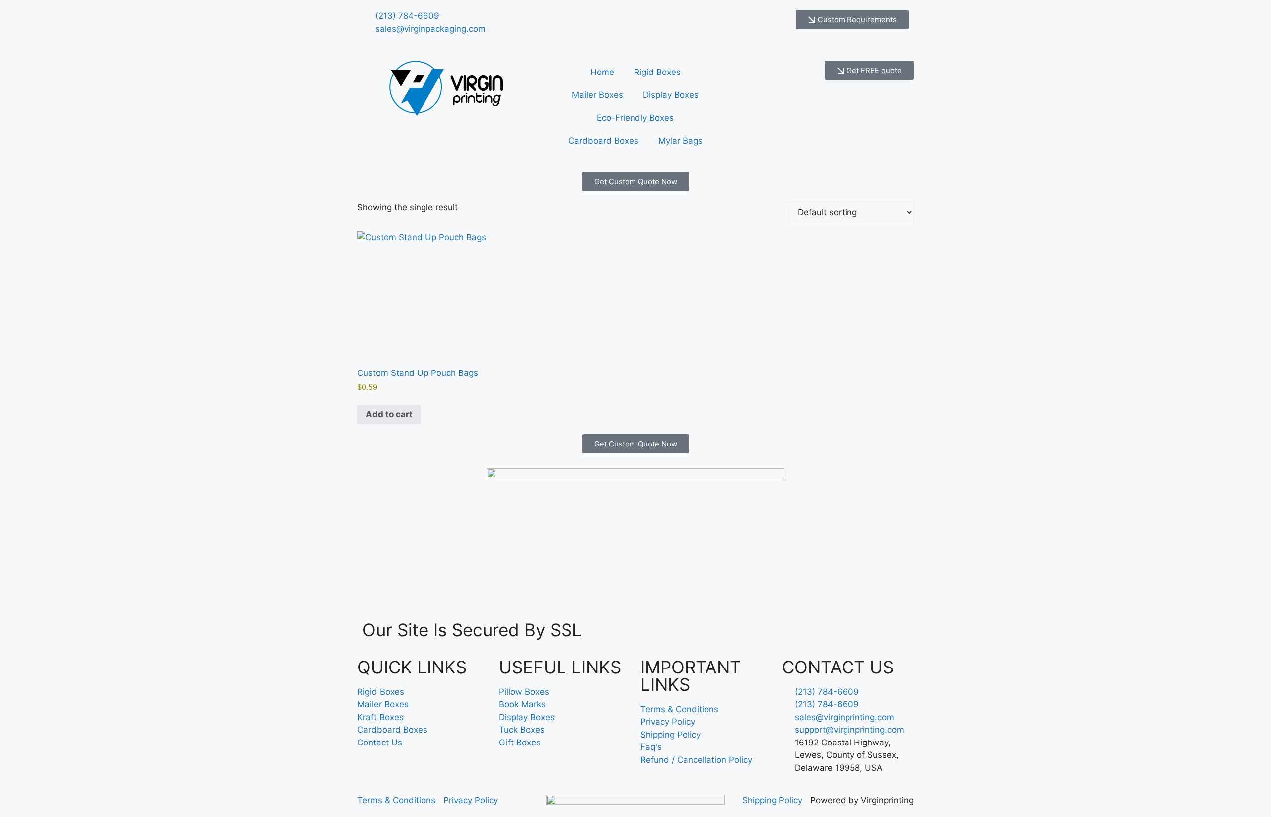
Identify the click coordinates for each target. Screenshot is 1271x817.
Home (602, 72)
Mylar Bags (680, 141)
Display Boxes (671, 95)
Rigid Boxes (657, 72)
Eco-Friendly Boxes (635, 118)
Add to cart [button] (389, 414)
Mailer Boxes (597, 95)
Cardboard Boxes (603, 141)
